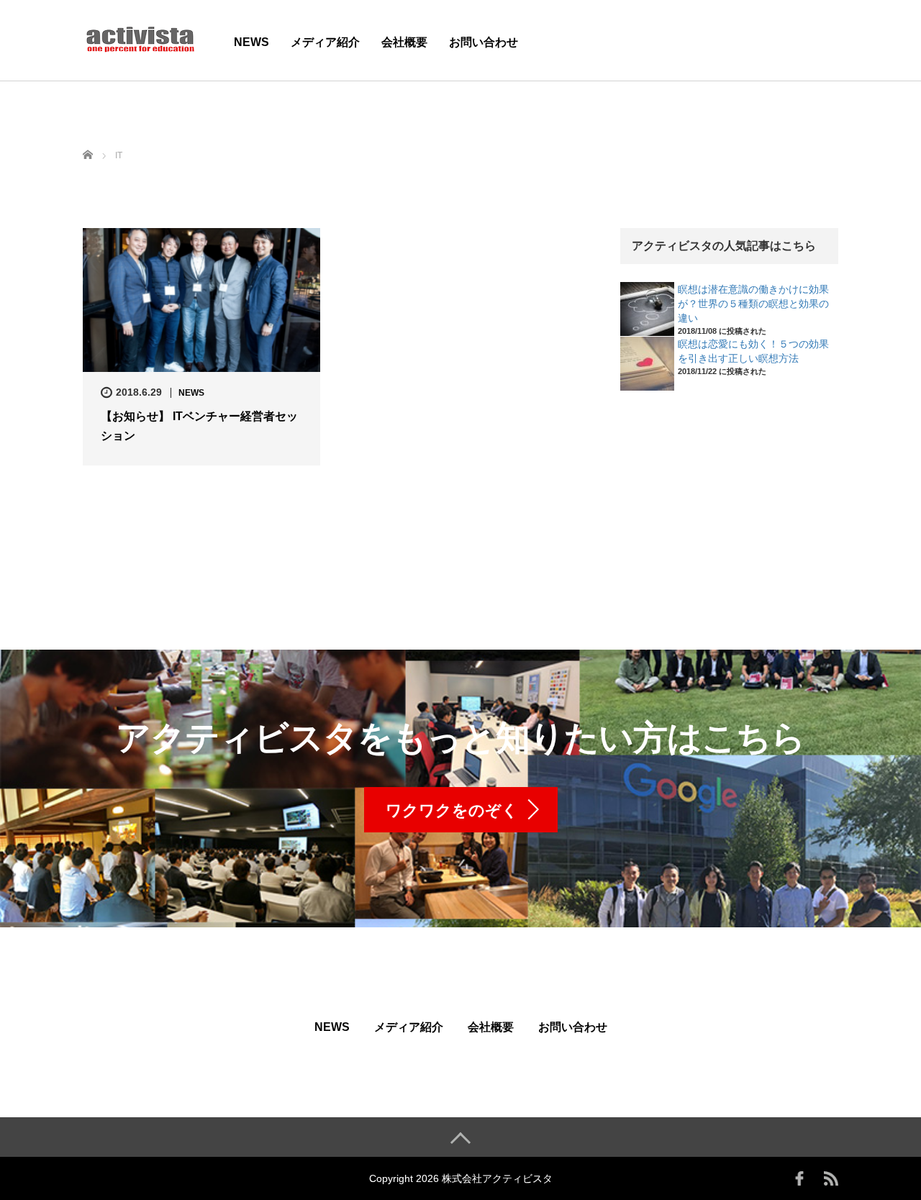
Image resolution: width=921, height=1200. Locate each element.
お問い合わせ (483, 42)
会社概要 (404, 42)
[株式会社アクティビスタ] (140, 38)
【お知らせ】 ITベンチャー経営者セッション (199, 426)
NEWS (251, 42)
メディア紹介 (325, 42)
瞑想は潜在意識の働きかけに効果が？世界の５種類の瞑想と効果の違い (753, 303)
